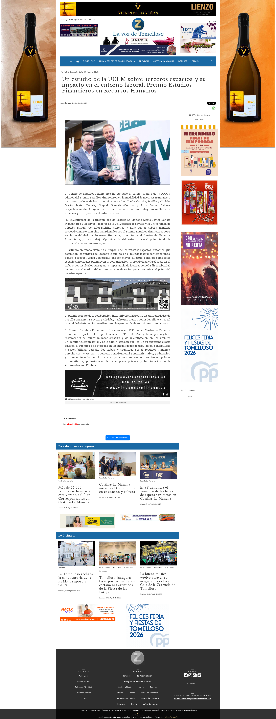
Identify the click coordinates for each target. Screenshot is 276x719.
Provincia (144, 61)
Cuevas (120, 693)
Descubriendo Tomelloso (125, 698)
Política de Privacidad (83, 687)
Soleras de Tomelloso (149, 693)
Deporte (182, 61)
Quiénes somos (83, 682)
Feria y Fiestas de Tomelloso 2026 (117, 61)
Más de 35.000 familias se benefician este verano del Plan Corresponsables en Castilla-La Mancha (75, 495)
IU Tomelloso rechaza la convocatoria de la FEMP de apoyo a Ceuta (75, 580)
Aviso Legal (83, 676)
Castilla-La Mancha (163, 61)
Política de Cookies (83, 693)
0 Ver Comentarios (201, 115)
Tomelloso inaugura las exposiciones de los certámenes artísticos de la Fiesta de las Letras (117, 585)
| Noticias (170, 567)
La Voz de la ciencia (150, 704)
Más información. (171, 717)
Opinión (195, 61)
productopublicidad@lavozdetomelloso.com (192, 699)
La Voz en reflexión (144, 676)
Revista (134, 704)
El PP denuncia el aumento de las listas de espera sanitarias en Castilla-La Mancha (158, 493)
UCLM (190, 396)
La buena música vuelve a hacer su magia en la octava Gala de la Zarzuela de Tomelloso (157, 581)
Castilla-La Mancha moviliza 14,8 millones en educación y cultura (117, 488)
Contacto (83, 698)
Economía (121, 704)
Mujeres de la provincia (150, 698)
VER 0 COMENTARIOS (117, 437)
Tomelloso (89, 61)
